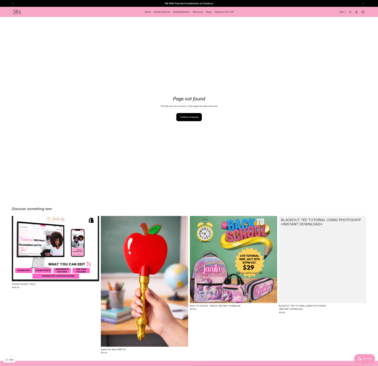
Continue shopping (189, 117)
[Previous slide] (13, 3)
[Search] (350, 12)
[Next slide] (363, 3)
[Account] (356, 12)
